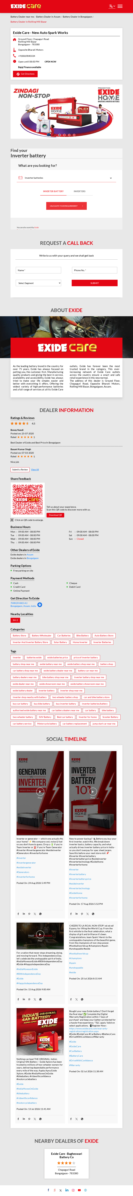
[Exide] (26, 6)
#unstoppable (76, 967)
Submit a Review (20, 469)
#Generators (23, 872)
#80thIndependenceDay (29, 973)
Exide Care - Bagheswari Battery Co (66, 1155)
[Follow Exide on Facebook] (48, 1190)
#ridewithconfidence (27, 1098)
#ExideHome (75, 893)
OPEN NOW (50, 61)
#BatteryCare (76, 1055)
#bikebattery (23, 1093)
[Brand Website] (85, 1190)
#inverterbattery (77, 874)
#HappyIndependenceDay (30, 983)
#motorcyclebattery (27, 1102)
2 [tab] (64, 134)
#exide (72, 972)
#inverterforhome (26, 876)
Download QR (55, 515)
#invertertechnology (79, 888)
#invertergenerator (26, 862)
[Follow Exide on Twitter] (60, 1190)
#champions (75, 958)
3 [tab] (69, 134)
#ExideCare (75, 1046)
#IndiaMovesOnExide (27, 1088)
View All (35, 469)
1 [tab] (59, 134)
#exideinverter (24, 867)
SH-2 (15, 620)
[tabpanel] (66, 112)
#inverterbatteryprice (80, 878)
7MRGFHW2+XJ (19, 603)
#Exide (20, 978)
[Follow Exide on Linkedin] (67, 1190)
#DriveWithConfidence (81, 1060)
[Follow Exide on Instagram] (73, 1190)
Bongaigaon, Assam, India (23, 606)
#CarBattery (75, 1051)
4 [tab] (74, 134)
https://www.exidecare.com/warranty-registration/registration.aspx (88, 1030)
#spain (72, 963)
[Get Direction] (39, 606)
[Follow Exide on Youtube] (79, 1190)
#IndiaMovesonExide (27, 969)
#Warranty (74, 1065)
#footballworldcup (78, 953)
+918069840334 (26, 56)
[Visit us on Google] (54, 1190)
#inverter (21, 858)
